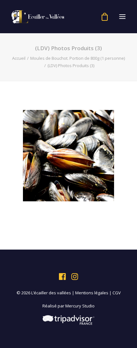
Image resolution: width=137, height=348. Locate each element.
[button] (122, 16)
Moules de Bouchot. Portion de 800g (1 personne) (77, 58)
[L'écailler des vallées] (37, 17)
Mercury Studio (80, 306)
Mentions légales (91, 293)
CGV (116, 293)
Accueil (18, 58)
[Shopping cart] (102, 17)
